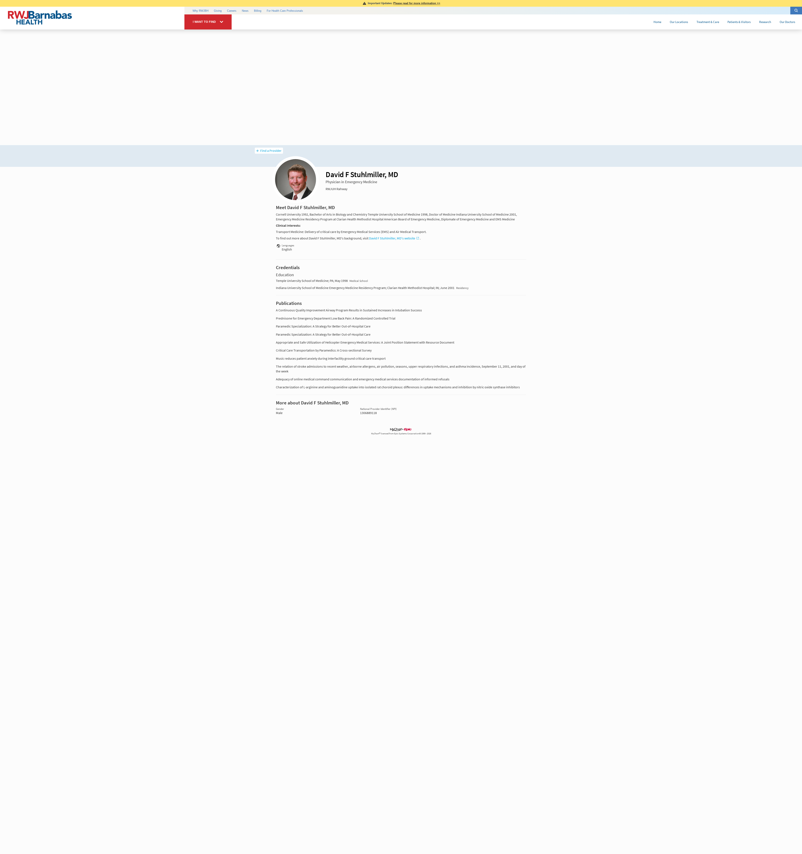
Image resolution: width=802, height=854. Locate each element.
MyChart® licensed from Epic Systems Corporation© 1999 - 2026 (401, 433)
